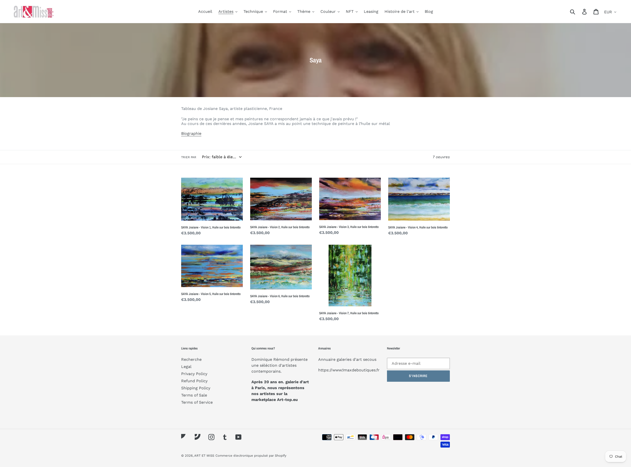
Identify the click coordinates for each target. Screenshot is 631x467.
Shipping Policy (195, 388)
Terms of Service (197, 402)
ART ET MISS (204, 455)
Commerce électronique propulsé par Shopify (250, 455)
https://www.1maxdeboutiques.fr (349, 370)
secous (369, 359)
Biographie (191, 133)
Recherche (191, 359)
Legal (186, 366)
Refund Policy (194, 381)
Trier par (188, 157)
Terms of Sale (194, 395)
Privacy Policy (194, 373)
